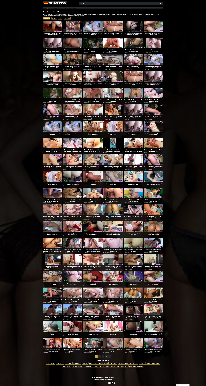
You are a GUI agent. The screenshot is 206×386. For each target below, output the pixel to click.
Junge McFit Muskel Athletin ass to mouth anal (113, 183)
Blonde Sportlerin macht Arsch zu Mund (133, 83)
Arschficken (124, 366)
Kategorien (47, 8)
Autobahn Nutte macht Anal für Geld (153, 117)
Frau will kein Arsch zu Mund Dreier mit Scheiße (73, 33)
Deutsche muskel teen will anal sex (93, 83)
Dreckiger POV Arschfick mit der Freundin (133, 133)
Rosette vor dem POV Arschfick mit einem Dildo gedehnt (153, 233)
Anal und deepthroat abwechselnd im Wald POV (52, 100)
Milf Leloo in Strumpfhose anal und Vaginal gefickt (93, 350)
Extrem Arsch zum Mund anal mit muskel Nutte (133, 167)
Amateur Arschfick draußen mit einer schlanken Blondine (153, 350)
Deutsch (180, 385)
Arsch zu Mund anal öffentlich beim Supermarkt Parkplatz (153, 167)
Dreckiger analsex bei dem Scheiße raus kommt (133, 250)
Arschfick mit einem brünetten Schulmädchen (133, 350)
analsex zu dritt (50, 363)
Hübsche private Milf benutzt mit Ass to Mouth (133, 333)
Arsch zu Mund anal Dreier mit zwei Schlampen (93, 33)
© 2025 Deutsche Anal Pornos (103, 377)
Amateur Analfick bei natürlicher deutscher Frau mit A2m (133, 33)
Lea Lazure (68, 363)
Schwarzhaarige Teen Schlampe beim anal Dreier (72, 350)
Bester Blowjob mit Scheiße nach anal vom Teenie (113, 117)
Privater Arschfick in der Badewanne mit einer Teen (133, 317)
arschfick (142, 363)
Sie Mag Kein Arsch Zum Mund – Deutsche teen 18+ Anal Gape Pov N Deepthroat (52, 251)
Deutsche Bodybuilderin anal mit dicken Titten (153, 33)
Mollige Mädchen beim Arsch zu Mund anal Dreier (153, 100)
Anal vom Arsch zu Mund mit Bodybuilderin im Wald (72, 183)
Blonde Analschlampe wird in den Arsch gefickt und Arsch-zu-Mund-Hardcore (93, 151)
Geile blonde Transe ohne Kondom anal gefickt (113, 333)
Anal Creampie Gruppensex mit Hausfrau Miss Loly (113, 200)
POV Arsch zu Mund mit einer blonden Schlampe (92, 333)
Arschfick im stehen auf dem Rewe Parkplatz (113, 83)
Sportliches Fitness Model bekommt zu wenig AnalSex (113, 233)
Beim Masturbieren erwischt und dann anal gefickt (113, 300)
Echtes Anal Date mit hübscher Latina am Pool (153, 217)
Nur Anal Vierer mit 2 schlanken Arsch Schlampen (93, 133)
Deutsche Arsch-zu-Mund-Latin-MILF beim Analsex (92, 167)
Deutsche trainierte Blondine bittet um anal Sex (93, 267)
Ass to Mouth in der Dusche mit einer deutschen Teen (53, 233)
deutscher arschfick (77, 366)
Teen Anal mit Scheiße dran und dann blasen (72, 83)
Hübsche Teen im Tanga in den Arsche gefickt (52, 283)
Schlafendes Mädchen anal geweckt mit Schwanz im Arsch (73, 100)
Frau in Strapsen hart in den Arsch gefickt (93, 50)
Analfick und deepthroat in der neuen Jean (133, 300)
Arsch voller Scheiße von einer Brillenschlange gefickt (153, 83)
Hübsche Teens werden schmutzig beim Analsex (133, 217)
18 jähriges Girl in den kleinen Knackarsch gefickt (113, 217)
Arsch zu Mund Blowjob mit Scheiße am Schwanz (53, 267)
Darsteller (57, 8)
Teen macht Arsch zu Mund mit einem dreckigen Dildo (53, 67)
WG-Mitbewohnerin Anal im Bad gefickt (93, 117)
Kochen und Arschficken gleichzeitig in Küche (52, 83)
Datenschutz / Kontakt (97, 382)
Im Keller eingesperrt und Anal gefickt (72, 67)
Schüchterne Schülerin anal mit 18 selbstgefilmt (133, 283)
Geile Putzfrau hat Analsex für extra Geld (113, 33)
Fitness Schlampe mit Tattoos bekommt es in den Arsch (72, 117)
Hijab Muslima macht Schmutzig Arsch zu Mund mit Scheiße (153, 183)
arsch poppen (76, 363)
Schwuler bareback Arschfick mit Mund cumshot (72, 217)
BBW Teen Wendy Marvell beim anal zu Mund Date (73, 233)
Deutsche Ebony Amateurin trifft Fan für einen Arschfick (72, 250)
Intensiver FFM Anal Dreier (73, 133)
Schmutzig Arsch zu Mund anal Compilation (93, 67)
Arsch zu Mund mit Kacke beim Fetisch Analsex (133, 117)
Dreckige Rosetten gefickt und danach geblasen (133, 50)
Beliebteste (47, 18)
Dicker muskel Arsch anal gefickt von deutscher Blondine (72, 50)
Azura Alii (84, 363)
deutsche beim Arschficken (136, 366)
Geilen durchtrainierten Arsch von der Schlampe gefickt (153, 283)
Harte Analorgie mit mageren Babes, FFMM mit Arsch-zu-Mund (133, 150)
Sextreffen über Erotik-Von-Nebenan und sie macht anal (113, 317)
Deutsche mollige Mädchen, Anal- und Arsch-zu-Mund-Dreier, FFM (73, 150)
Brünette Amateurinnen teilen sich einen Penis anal (153, 67)
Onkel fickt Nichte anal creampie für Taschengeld (113, 50)
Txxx (146, 152)
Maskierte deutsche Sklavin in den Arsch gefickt (113, 250)
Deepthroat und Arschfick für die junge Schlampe (133, 267)
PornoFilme (86, 35)
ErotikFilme (107, 35)
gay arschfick (92, 363)
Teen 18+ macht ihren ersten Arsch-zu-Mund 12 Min (153, 150)
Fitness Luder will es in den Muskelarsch (113, 133)
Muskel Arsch (59, 363)
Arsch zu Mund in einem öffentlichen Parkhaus (52, 117)
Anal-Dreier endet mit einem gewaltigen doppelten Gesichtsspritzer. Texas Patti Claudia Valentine (93, 252)
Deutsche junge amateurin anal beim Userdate (153, 200)
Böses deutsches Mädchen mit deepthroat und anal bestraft (52, 200)
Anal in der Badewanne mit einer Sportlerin (93, 200)
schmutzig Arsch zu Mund (152, 363)
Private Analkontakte (69, 8)
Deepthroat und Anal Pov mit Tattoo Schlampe (73, 200)
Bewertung (67, 18)
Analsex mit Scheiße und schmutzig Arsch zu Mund (52, 50)
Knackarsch (106, 366)
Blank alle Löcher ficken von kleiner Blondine (113, 67)
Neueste (54, 18)
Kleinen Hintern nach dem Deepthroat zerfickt (93, 217)
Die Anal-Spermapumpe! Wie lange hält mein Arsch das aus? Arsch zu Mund (153, 334)
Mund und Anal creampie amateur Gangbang (93, 283)
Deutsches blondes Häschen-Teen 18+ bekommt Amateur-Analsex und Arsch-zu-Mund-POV (113, 168)
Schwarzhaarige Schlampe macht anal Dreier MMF (153, 300)
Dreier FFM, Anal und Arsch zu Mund (52, 333)
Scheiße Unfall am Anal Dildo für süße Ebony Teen (133, 200)
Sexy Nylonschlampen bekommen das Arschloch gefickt (93, 233)
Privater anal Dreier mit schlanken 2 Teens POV (52, 217)
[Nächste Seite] (109, 356)
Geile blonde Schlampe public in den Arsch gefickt (153, 133)
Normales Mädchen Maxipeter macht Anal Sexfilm (113, 267)
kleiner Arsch (113, 363)
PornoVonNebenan (47, 35)
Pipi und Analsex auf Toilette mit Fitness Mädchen (93, 300)
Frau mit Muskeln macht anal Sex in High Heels (113, 100)
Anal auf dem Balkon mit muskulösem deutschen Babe (133, 67)
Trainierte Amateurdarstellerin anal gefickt (113, 350)
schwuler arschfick (103, 363)
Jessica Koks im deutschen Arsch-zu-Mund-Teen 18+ (52, 167)
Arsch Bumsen (66, 366)
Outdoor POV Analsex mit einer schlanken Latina (53, 317)
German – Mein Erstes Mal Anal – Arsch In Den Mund (72, 333)
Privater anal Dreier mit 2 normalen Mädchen (53, 133)
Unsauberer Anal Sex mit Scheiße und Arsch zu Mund (153, 50)
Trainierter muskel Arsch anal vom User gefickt (93, 183)
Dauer (60, 18)
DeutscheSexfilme (47, 119)
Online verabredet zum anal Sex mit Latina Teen (133, 233)
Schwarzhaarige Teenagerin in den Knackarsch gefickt (73, 317)
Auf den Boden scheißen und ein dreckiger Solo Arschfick (93, 100)
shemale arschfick (123, 363)
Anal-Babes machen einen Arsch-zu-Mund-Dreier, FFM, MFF (52, 150)
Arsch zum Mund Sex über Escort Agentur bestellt (153, 267)
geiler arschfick (97, 366)
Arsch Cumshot (115, 366)
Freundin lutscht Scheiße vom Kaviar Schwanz (153, 250)
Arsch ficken (88, 366)
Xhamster (106, 152)
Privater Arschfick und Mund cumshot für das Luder (52, 350)
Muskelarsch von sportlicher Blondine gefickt (72, 300)
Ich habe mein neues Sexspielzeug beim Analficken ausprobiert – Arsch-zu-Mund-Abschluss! (73, 168)
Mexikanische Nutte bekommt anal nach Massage (53, 300)
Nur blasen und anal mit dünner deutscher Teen (93, 317)
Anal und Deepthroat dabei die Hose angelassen (72, 267)
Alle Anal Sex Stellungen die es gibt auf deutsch (133, 100)
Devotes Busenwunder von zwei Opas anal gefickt (113, 283)
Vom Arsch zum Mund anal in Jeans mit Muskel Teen (52, 183)
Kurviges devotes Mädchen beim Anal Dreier (72, 283)
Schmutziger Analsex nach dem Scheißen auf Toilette (52, 33)
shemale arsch (133, 363)
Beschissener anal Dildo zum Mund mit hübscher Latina (133, 183)
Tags (106, 382)
